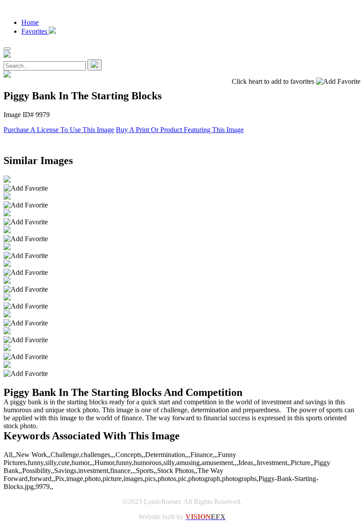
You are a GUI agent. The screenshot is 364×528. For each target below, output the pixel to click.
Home (30, 22)
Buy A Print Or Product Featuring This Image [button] (180, 129)
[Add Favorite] (26, 188)
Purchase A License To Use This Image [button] (59, 129)
